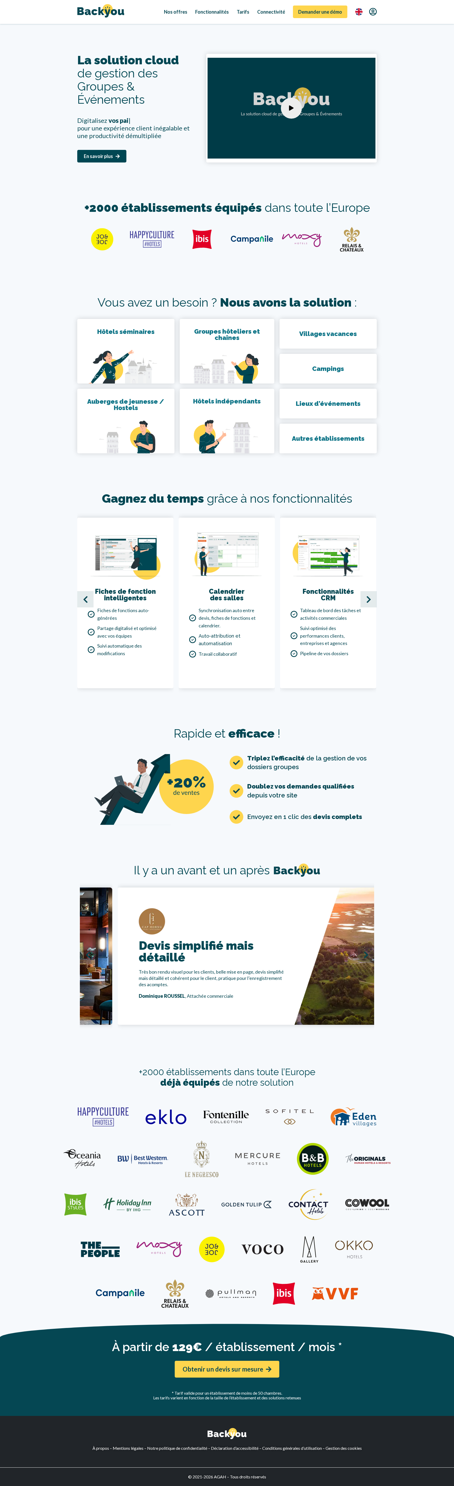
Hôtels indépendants (227, 401)
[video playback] (291, 108)
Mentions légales (128, 1448)
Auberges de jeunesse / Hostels (125, 405)
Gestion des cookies (344, 1448)
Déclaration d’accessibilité (235, 1448)
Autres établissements (328, 438)
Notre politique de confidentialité (177, 1448)
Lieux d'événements (328, 403)
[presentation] (85, 599)
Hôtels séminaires (125, 331)
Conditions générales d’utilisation (292, 1448)
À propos (100, 1448)
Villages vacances (328, 334)
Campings (328, 368)
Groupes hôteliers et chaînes (227, 335)
